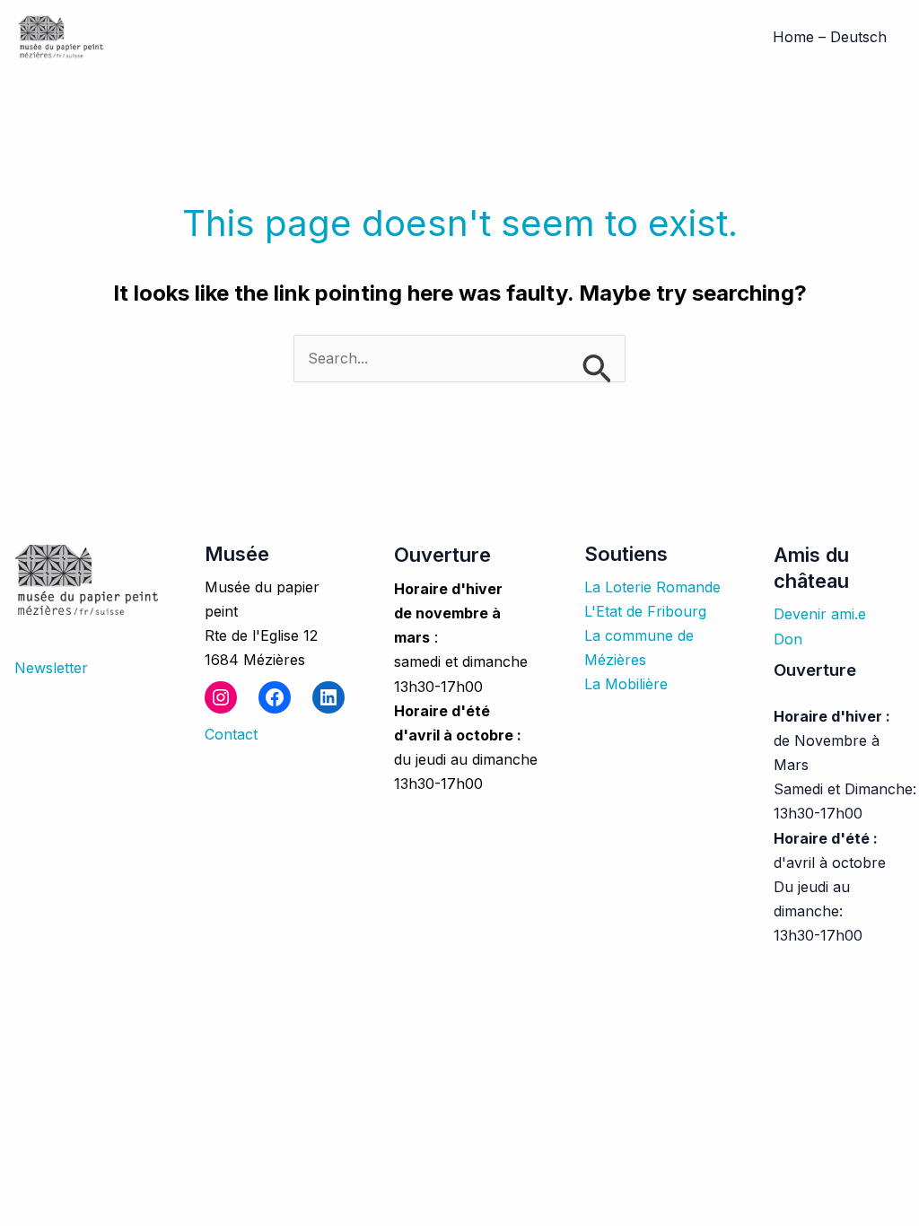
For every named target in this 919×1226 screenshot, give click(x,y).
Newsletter (51, 668)
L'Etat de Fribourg (645, 611)
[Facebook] (274, 697)
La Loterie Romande (652, 587)
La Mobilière (626, 684)
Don (788, 639)
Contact (231, 734)
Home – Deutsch (830, 37)
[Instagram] (221, 697)
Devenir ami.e (820, 614)
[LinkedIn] (328, 697)
